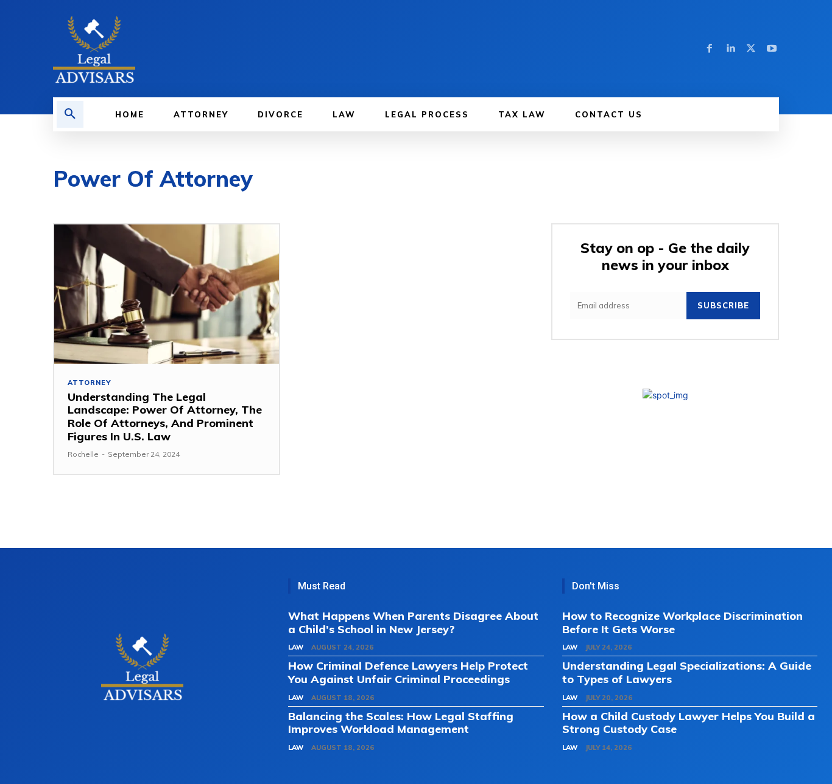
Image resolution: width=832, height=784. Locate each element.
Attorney (89, 383)
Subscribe (723, 305)
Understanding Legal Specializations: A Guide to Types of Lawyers (686, 672)
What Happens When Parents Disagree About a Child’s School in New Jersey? (413, 622)
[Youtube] (771, 48)
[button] (70, 114)
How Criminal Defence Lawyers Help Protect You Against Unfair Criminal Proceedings (408, 672)
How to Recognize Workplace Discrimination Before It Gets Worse (682, 622)
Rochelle (83, 454)
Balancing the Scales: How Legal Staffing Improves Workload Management (400, 723)
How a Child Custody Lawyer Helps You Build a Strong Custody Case (688, 723)
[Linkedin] (730, 48)
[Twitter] (751, 48)
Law (295, 647)
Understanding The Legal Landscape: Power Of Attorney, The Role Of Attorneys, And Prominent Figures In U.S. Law (165, 416)
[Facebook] (709, 48)
